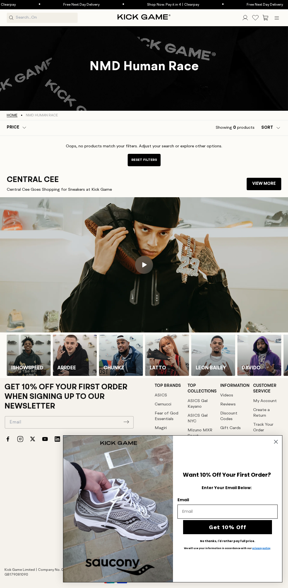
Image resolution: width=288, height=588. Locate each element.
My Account (265, 401)
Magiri (161, 428)
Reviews (228, 404)
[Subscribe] (126, 422)
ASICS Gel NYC (198, 418)
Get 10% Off (227, 527)
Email (183, 500)
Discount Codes (228, 416)
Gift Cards (230, 428)
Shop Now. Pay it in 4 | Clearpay (153, 4)
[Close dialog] (276, 442)
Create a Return (261, 413)
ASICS (161, 395)
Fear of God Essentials (166, 416)
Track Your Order (263, 427)
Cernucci (163, 404)
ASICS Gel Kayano (198, 404)
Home (12, 115)
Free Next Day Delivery (62, 4)
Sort (267, 128)
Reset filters (144, 160)
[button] (265, 17)
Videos (226, 395)
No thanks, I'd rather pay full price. (227, 541)
